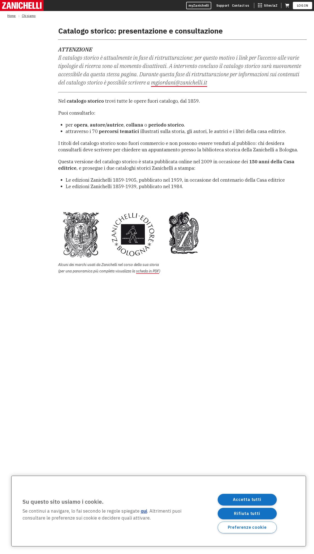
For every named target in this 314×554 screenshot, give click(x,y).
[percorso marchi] (182, 234)
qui (144, 511)
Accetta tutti (247, 499)
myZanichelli (198, 5)
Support (222, 5)
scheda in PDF (147, 271)
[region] (158, 511)
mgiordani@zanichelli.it (179, 82)
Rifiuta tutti (247, 513)
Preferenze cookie (247, 527)
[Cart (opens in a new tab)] (287, 5)
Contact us (240, 5)
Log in (302, 5)
